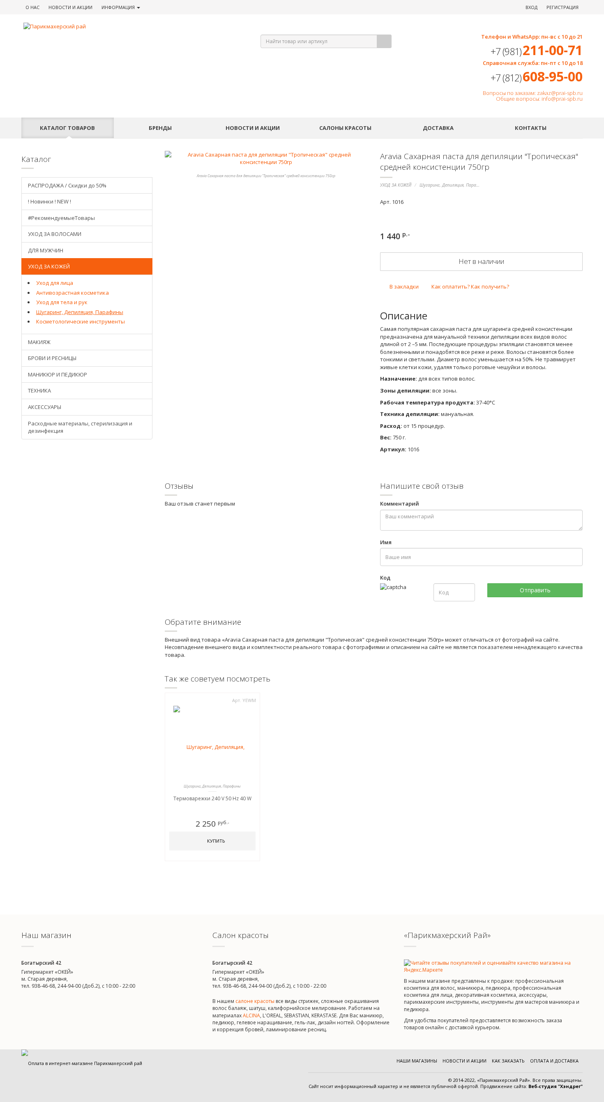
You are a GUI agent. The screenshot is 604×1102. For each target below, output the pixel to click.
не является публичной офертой (440, 1086)
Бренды (160, 128)
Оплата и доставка (554, 1061)
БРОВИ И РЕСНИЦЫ (52, 358)
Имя (386, 542)
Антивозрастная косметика (72, 292)
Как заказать (508, 1061)
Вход (531, 7)
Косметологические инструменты (80, 321)
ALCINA (251, 1015)
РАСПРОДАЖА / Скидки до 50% (67, 185)
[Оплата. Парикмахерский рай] (81, 1063)
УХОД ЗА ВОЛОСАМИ (54, 234)
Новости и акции (253, 128)
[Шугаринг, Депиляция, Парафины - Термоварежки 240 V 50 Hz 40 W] (212, 742)
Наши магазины (417, 1061)
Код (385, 577)
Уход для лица (54, 282)
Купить (215, 841)
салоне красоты (254, 1001)
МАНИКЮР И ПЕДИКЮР (57, 374)
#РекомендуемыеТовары (61, 218)
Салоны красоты (345, 128)
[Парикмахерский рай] (131, 26)
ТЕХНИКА (39, 390)
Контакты (530, 128)
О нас (32, 7)
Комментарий (399, 503)
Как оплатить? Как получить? (469, 286)
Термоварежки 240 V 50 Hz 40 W (212, 798)
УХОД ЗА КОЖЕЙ (395, 185)
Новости (70, 7)
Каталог (67, 128)
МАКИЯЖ (39, 342)
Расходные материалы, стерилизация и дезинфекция (80, 427)
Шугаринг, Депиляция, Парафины (453, 185)
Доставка (438, 128)
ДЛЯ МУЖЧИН (45, 250)
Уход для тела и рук (62, 302)
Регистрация (562, 7)
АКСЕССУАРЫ (44, 407)
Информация (118, 7)
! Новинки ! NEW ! (49, 201)
